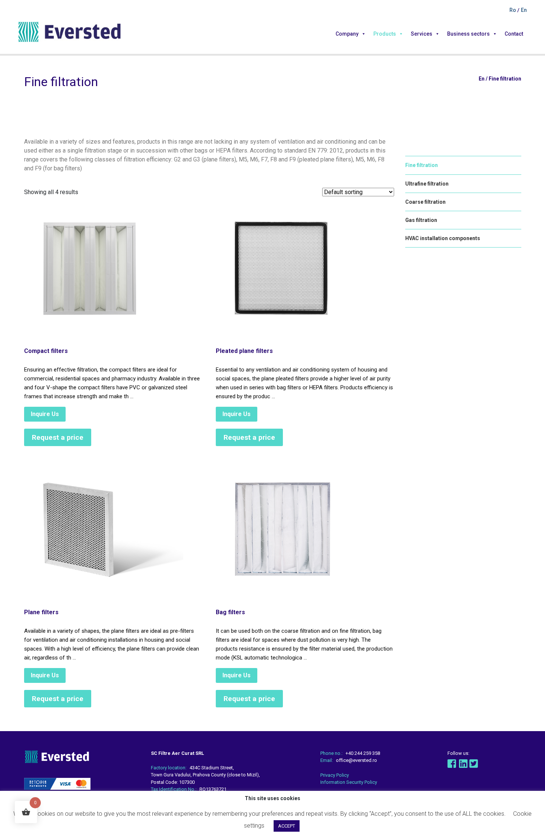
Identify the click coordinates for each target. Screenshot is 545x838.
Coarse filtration (425, 202)
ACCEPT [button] (286, 826)
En (524, 10)
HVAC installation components (442, 238)
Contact (514, 34)
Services (421, 34)
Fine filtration (421, 165)
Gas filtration (421, 220)
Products (384, 34)
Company (347, 34)
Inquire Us (45, 414)
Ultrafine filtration (427, 184)
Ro (513, 10)
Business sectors (468, 34)
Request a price (57, 437)
